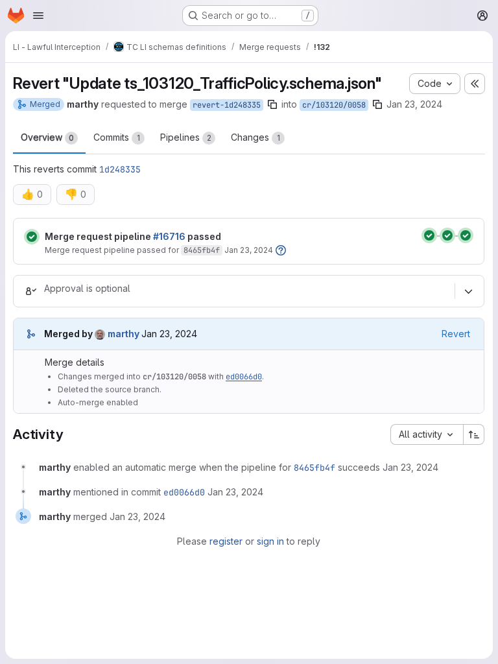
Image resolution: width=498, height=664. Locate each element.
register (226, 541)
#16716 (169, 236)
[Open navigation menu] (38, 15)
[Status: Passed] (32, 236)
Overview (47, 137)
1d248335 (120, 169)
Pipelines (185, 137)
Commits (116, 137)
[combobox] (426, 434)
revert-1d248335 (227, 105)
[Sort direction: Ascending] (474, 434)
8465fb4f (202, 250)
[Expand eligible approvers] (468, 291)
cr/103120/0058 (334, 105)
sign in (270, 541)
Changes (255, 137)
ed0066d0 (244, 377)
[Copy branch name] (272, 104)
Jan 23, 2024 (414, 104)
